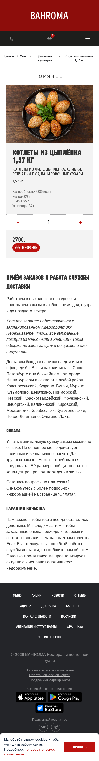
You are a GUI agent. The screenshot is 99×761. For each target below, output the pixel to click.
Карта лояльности (37, 616)
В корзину (29, 248)
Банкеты (72, 606)
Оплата (66, 494)
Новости (58, 595)
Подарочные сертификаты (49, 679)
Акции (36, 595)
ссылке (13, 447)
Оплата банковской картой (49, 674)
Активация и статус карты (36, 627)
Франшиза (75, 627)
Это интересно (49, 637)
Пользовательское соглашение (50, 670)
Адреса (25, 606)
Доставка (48, 606)
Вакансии (68, 616)
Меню (17, 595)
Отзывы (80, 595)
